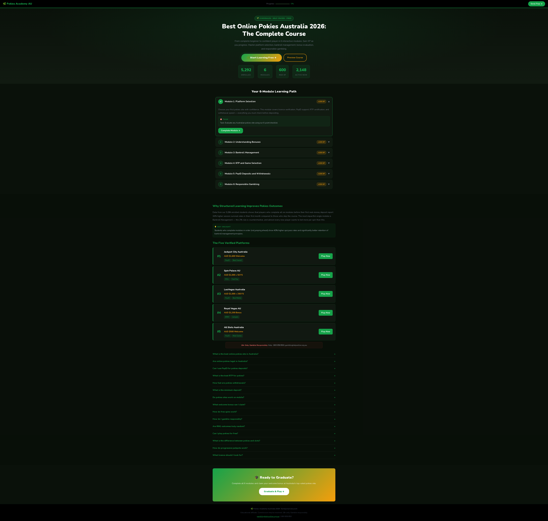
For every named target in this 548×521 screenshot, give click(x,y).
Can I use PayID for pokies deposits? (274, 368)
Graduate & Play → (274, 491)
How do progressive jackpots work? (274, 448)
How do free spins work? (274, 411)
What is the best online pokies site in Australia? (274, 354)
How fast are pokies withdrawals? (274, 383)
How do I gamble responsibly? (274, 419)
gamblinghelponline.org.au (268, 516)
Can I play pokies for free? (274, 433)
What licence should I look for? (274, 455)
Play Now (325, 256)
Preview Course (295, 57)
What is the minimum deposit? (274, 390)
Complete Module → (230, 130)
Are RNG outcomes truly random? (274, 426)
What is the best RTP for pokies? (274, 375)
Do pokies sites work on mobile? (274, 397)
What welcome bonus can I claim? (274, 404)
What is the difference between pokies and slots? (274, 440)
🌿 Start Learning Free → (261, 57)
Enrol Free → (537, 4)
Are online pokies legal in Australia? (274, 361)
